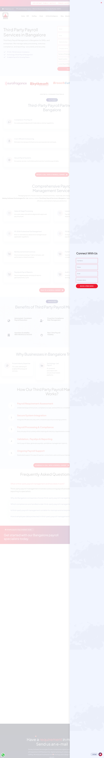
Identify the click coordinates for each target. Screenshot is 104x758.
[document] (52, 379)
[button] (101, 2)
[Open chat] (100, 754)
